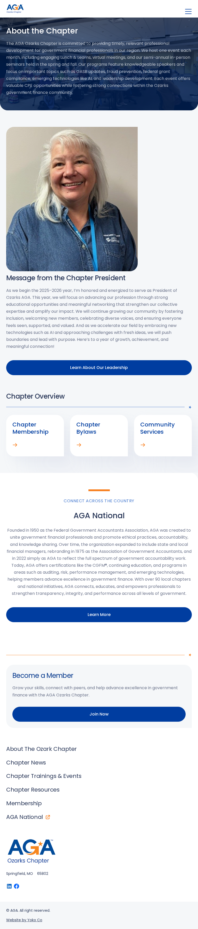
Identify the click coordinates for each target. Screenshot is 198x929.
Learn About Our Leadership (99, 368)
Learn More (99, 615)
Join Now (99, 714)
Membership (15, 445)
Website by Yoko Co (24, 920)
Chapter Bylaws (79, 445)
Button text (9, 886)
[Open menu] (188, 11)
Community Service (143, 445)
